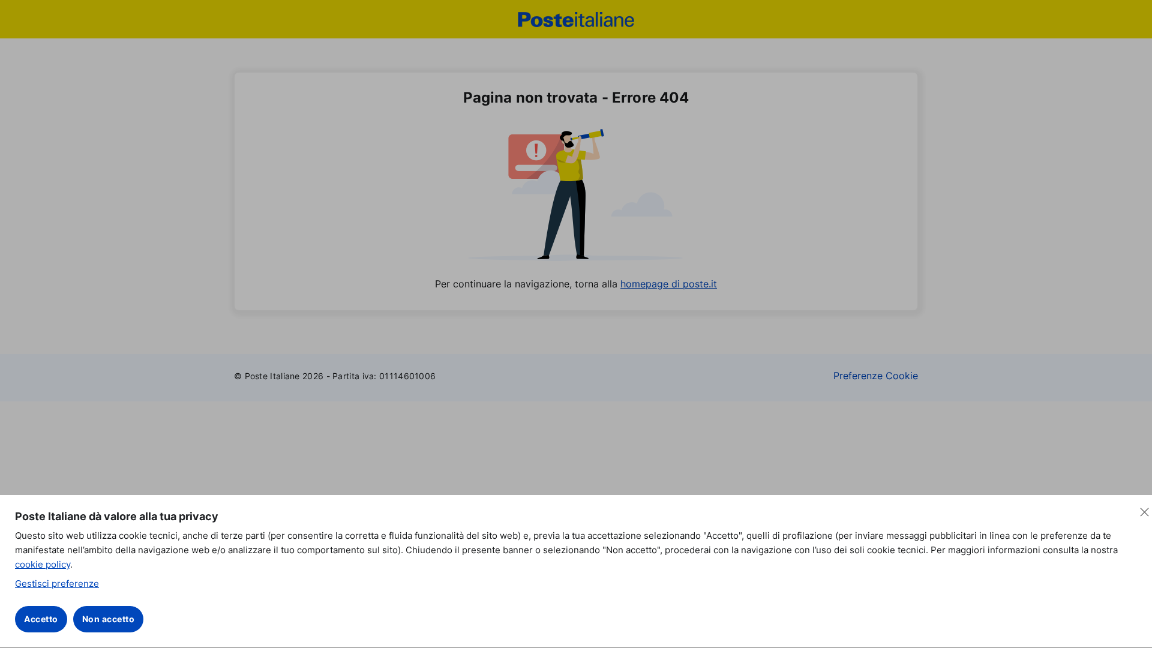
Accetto (41, 619)
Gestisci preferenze (57, 583)
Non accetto (108, 619)
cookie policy (42, 564)
